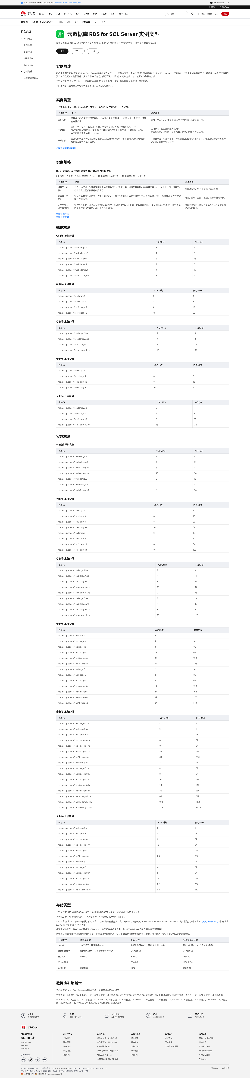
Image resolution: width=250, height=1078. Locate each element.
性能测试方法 (62, 214)
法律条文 (215, 1068)
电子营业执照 (29, 1074)
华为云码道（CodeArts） (107, 1038)
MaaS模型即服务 (104, 1046)
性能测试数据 (62, 217)
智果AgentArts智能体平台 (107, 1050)
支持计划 (135, 1046)
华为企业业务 (204, 1055)
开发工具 (168, 1038)
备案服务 (24, 1046)
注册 (225, 14)
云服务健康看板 (171, 1046)
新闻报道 (67, 1050)
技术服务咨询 (26, 1042)
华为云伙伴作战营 (206, 1038)
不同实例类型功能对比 (66, 148)
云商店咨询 (25, 1049)
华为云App (225, 7)
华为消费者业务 (205, 1046)
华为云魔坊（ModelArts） (108, 1042)
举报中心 (135, 1055)
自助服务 (135, 1038)
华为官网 (202, 1042)
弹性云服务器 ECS (104, 1055)
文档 (197, 14)
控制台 (210, 14)
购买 (62, 51)
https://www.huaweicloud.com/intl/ (68, 3)
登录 (216, 14)
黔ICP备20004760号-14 (62, 1068)
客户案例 (67, 1042)
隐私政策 (225, 1068)
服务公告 (135, 1042)
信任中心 (67, 1046)
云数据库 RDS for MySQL (107, 1059)
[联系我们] (192, 14)
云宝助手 (168, 1042)
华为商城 (202, 1059)
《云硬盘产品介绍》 (210, 921)
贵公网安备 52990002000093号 (50, 1074)
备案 (203, 14)
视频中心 (67, 1055)
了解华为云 (67, 1038)
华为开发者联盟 (205, 1050)
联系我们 (135, 1050)
